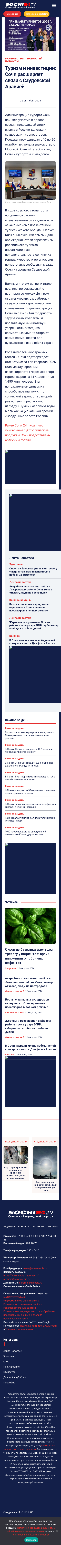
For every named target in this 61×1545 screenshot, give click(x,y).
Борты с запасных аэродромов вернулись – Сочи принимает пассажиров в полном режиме (29, 607)
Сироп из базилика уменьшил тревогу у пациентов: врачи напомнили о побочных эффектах (33, 571)
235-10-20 (33, 1250)
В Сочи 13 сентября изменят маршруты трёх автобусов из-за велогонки (30, 778)
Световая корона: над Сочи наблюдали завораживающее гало (45, 1186)
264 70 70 (31, 1243)
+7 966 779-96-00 (27, 1235)
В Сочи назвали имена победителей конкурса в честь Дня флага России (32, 642)
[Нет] (56, 1531)
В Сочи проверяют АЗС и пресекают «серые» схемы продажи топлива (30, 792)
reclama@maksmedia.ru (16, 1279)
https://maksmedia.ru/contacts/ (20, 1275)
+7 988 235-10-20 (39, 1257)
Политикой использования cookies (30, 1534)
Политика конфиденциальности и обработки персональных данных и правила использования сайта (29, 1315)
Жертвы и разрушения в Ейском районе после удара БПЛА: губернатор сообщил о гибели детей (33, 625)
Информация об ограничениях (21, 1300)
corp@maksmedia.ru (30, 1282)
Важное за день (20, 600)
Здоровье (16, 564)
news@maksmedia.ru (35, 1268)
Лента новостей (29, 58)
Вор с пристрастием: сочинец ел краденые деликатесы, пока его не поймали (15, 1172)
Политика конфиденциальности (38, 1325)
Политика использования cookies (22, 1304)
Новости (12, 61)
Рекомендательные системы (20, 1307)
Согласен (31, 1540)
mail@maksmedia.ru (14, 1296)
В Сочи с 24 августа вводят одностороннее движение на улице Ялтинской (29, 764)
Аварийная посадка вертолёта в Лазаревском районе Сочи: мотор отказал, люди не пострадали (30, 589)
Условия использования (19, 1329)
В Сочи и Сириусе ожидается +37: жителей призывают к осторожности (29, 750)
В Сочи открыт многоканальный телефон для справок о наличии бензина (30, 805)
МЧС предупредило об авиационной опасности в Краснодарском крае (25, 833)
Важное (11, 58)
